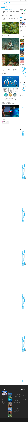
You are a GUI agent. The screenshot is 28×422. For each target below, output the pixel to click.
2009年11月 (23, 337)
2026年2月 (23, 137)
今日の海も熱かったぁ (23, 393)
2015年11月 (23, 263)
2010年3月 (23, 333)
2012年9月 (23, 302)
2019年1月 (23, 224)
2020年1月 (23, 212)
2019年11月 (23, 214)
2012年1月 (23, 310)
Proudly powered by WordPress (5, 419)
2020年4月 (23, 209)
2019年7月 (23, 218)
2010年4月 (23, 332)
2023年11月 (23, 165)
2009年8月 (23, 340)
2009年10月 (23, 338)
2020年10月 (23, 203)
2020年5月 (23, 208)
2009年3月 (23, 345)
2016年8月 (23, 254)
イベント (23, 99)
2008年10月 (23, 350)
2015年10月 (23, 264)
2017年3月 (23, 247)
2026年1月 (23, 138)
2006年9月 (23, 376)
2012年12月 (23, 299)
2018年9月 (23, 228)
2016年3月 (23, 259)
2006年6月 (23, 379)
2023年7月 (23, 169)
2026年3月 (23, 136)
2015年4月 (23, 270)
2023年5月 (23, 171)
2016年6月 (23, 256)
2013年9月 (23, 290)
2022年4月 (23, 184)
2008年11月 (23, 349)
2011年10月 (23, 313)
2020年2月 (23, 211)
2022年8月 (23, 180)
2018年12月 (23, 225)
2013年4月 (23, 295)
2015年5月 (23, 269)
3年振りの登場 (3, 127)
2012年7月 (23, 304)
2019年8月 (23, 217)
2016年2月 (23, 260)
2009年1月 (23, 347)
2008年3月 (23, 357)
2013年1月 (23, 298)
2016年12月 (23, 250)
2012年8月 (23, 303)
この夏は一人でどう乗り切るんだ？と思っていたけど (24, 72)
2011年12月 (23, 311)
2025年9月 (23, 142)
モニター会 (23, 111)
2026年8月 (23, 131)
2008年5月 (23, 355)
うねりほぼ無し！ (24, 88)
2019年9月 (23, 216)
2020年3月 (23, 210)
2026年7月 (23, 132)
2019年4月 (23, 221)
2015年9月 (23, 265)
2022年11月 (23, 177)
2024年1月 (23, 163)
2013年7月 (23, 292)
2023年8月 (23, 168)
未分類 (22, 117)
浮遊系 (22, 119)
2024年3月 (23, 161)
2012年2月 (23, 309)
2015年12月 (23, 262)
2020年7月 (23, 206)
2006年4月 (23, 381)
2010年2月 (23, 334)
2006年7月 (23, 378)
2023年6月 (23, 170)
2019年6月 (23, 219)
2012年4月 (23, 307)
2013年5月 (23, 294)
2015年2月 (23, 272)
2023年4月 (23, 172)
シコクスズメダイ (24, 66)
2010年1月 (23, 335)
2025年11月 (23, 140)
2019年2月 (23, 223)
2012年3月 (23, 308)
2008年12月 (23, 348)
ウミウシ (23, 100)
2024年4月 (23, 160)
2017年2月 (23, 248)
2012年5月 (23, 306)
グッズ (22, 101)
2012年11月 (23, 300)
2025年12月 (23, 139)
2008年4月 (23, 356)
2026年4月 (23, 135)
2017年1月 (23, 249)
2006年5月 (23, 380)
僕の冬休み (17, 127)
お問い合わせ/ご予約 (23, 0)
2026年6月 (23, 133)
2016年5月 (23, 257)
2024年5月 (23, 159)
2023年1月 (23, 175)
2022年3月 (23, 185)
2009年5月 (23, 343)
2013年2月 (23, 297)
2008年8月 (23, 352)
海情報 (22, 120)
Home (2, 6)
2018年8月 (23, 229)
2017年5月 (23, 245)
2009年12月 (23, 336)
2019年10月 (23, 215)
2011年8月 (23, 315)
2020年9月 (23, 204)
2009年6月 (23, 342)
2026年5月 (23, 134)
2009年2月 (23, 346)
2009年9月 (23, 339)
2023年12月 (23, 164)
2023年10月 (23, 166)
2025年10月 (23, 141)
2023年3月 (23, 173)
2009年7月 (23, 341)
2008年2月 (23, 358)
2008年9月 (23, 351)
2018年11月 (23, 226)
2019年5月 (23, 220)
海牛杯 (22, 121)
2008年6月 (23, 354)
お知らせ (23, 98)
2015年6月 (23, 268)
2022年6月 (23, 182)
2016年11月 (23, 251)
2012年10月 (23, 301)
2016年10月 (23, 252)
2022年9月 (23, 179)
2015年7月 (23, 267)
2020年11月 (23, 202)
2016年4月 (23, 258)
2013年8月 (23, 291)
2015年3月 (23, 271)
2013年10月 (23, 289)
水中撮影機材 (23, 118)
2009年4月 (23, 344)
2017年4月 (23, 246)
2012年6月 (23, 305)
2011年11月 (23, 312)
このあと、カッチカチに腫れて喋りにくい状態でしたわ (17, 414)
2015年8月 (23, 266)
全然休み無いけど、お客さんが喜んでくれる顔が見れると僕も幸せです (17, 394)
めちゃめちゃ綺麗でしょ (7, 9)
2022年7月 (23, 181)
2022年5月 (23, 183)
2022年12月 (23, 176)
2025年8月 (23, 143)
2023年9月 (23, 167)
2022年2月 (23, 186)
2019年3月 (23, 222)
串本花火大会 (16, 408)
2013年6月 (23, 293)
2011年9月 (23, 314)
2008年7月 (23, 353)
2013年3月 (23, 296)
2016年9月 (23, 253)
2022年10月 (23, 178)
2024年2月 (23, 162)
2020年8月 (23, 205)
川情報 (22, 116)
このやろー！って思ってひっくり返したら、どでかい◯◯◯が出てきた (17, 400)
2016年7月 (23, 255)
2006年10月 (23, 375)
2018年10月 (23, 227)
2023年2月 (23, 174)
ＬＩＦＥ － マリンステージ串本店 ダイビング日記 (7, 3)
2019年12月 (23, 213)
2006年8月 (23, 377)
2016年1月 (23, 261)
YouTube (23, 97)
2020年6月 (23, 207)
